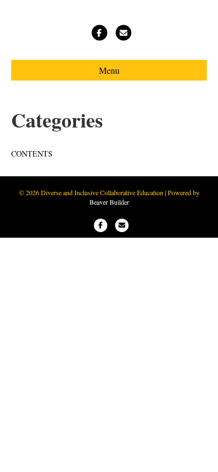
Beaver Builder (109, 201)
